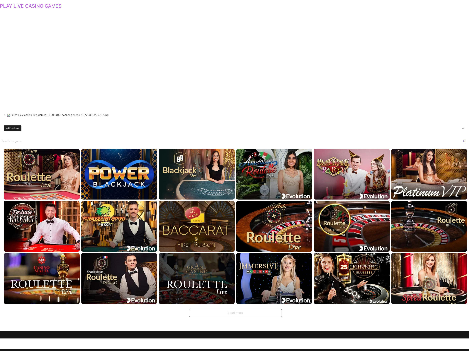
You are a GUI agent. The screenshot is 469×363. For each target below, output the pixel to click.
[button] (234, 128)
